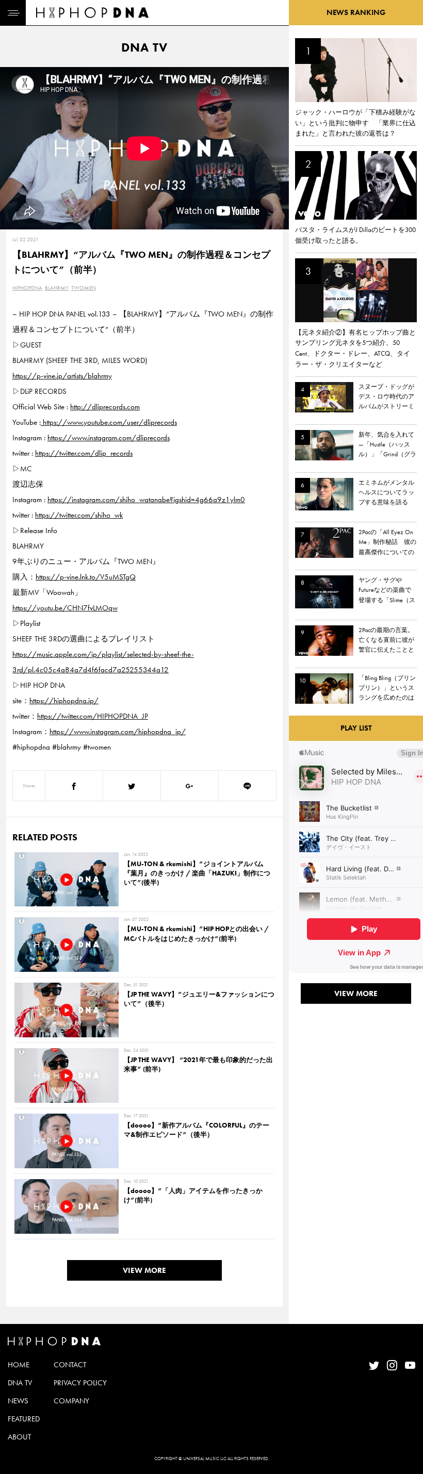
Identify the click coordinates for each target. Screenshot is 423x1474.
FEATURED (24, 1419)
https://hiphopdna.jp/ (64, 700)
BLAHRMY (57, 287)
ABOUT (19, 1437)
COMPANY (71, 1401)
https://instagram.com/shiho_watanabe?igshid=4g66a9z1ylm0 (146, 499)
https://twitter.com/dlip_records (84, 453)
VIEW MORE (144, 1270)
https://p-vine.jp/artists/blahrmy (62, 376)
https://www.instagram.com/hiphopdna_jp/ (118, 731)
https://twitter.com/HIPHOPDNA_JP (92, 716)
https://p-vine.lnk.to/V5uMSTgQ (86, 577)
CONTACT (70, 1365)
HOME (18, 1365)
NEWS (18, 1401)
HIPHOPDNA (27, 287)
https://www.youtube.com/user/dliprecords (109, 422)
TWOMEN (83, 287)
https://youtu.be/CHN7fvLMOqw (65, 608)
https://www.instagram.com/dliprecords (108, 438)
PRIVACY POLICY (80, 1383)
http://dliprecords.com (105, 407)
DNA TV (20, 1383)
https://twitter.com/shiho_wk (79, 515)
